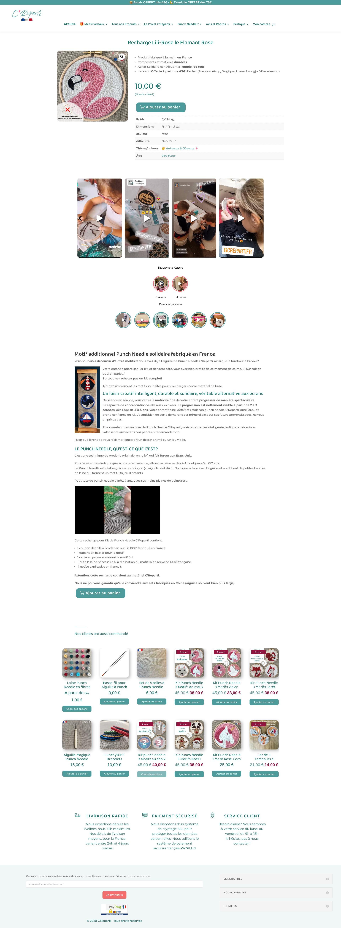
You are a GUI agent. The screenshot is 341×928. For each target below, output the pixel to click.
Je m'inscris (114, 895)
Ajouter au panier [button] (114, 701)
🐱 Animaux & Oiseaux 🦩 (179, 148)
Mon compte (261, 25)
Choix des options (77, 708)
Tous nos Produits (124, 25)
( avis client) (144, 94)
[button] (122, 56)
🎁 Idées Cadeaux (92, 25)
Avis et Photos (216, 25)
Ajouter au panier (163, 107)
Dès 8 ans (168, 155)
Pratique (239, 25)
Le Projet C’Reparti (157, 25)
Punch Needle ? (188, 25)
